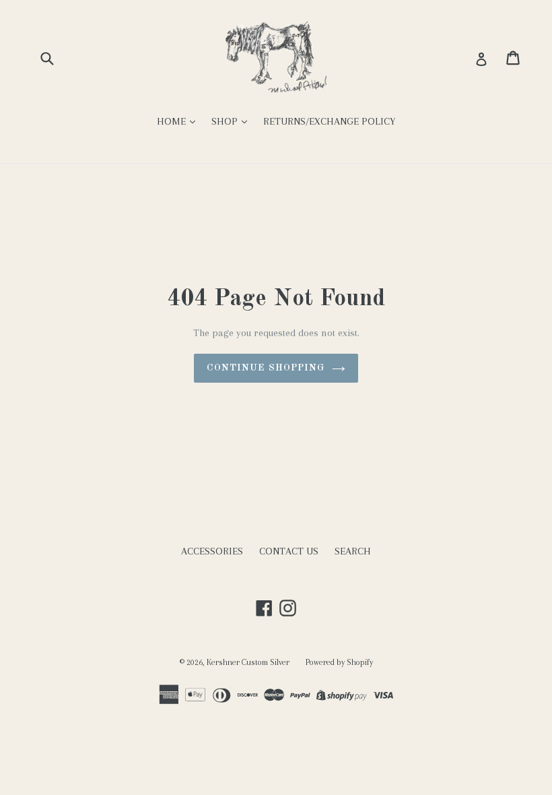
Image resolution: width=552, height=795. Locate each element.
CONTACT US (288, 551)
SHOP (225, 121)
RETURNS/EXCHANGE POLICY (329, 121)
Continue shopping (265, 368)
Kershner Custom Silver (248, 662)
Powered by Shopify (339, 662)
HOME (172, 121)
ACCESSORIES (212, 551)
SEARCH (353, 551)
